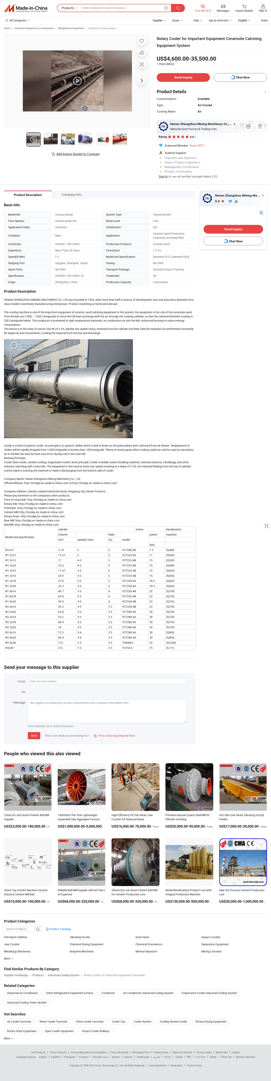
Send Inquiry (183, 77)
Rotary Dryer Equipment (22, 1031)
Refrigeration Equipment (71, 28)
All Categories (17, 20)
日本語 (179, 1056)
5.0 (217, 201)
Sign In (163, 176)
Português (69, 1056)
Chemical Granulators (149, 944)
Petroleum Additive (15, 937)
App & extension (219, 20)
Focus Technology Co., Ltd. (109, 1065)
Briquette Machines (82, 951)
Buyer (176, 20)
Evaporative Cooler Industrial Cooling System (209, 993)
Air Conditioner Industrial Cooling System (148, 993)
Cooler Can (118, 1021)
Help (196, 20)
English (43, 1056)
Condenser (108, 993)
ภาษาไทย (200, 1056)
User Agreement (157, 1065)
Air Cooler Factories (19, 1021)
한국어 (167, 1056)
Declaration (176, 1065)
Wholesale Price (141, 1052)
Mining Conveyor (211, 951)
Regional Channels (182, 1052)
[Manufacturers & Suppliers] (25, 8)
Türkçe (212, 1056)
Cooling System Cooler (173, 1021)
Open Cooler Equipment (59, 1031)
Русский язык (100, 1056)
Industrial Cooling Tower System (27, 1002)
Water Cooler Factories (53, 1021)
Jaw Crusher (12, 944)
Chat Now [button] (243, 77)
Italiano (116, 1056)
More (7, 958)
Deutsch (128, 1056)
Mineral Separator (147, 951)
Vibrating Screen (80, 937)
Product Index (204, 1052)
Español (55, 1056)
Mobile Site (221, 1052)
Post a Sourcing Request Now (114, 735)
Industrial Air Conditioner (22, 993)
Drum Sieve (142, 937)
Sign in (263, 10)
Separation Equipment (215, 944)
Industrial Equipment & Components (34, 28)
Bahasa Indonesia (245, 1056)
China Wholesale (119, 1052)
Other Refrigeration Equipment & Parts (69, 993)
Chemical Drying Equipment (87, 944)
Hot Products (38, 1052)
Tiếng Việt (226, 1056)
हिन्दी (189, 1056)
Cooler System (142, 1021)
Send (34, 735)
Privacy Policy (194, 1065)
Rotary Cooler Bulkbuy (96, 1031)
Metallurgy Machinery (17, 951)
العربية (156, 1056)
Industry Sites (161, 1052)
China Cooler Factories (90, 1021)
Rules (264, 20)
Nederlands (143, 1056)
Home (7, 28)
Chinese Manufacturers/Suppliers (88, 1052)
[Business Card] (261, 212)
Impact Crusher (210, 937)
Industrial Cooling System (102, 28)
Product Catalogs (60, 929)
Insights (236, 1052)
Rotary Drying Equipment (211, 1021)
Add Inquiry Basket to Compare (78, 154)
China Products (58, 1052)
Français (83, 1056)
